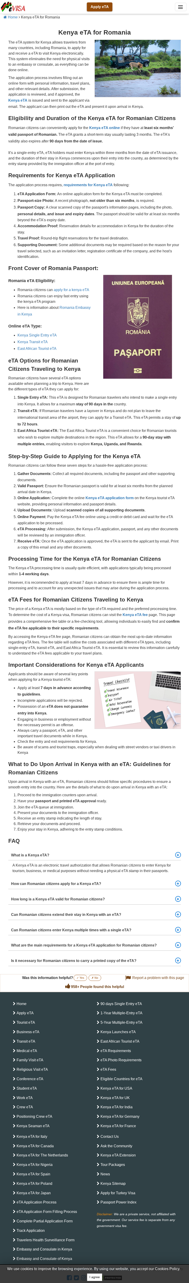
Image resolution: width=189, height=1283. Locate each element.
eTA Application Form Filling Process (47, 1212)
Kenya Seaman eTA (33, 1126)
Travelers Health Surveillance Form (45, 1240)
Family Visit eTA (30, 1060)
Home (12, 17)
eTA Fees (108, 1069)
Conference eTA (30, 1079)
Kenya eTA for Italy (32, 1136)
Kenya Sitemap (113, 1184)
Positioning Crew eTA (34, 1116)
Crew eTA (25, 1107)
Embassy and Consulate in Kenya (44, 1249)
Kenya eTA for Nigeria (35, 1165)
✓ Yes (80, 977)
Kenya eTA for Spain (33, 1174)
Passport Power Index (118, 1202)
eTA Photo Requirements (121, 1060)
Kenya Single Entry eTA (37, 335)
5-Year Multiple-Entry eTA (121, 1022)
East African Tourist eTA (37, 349)
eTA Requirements (115, 1051)
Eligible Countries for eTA (121, 1079)
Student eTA (27, 1088)
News (105, 1174)
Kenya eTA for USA (116, 1088)
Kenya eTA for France (118, 1126)
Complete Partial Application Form (45, 1221)
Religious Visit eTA (32, 1069)
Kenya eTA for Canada (35, 1146)
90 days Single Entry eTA (121, 1004)
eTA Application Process (36, 1202)
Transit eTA (26, 1041)
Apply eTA (100, 7)
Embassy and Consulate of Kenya (44, 1259)
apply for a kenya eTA (71, 290)
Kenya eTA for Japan (34, 1193)
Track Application (31, 1231)
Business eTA (28, 1032)
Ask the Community (116, 1146)
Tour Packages (112, 1165)
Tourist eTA (26, 1022)
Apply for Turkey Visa (117, 1193)
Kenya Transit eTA (33, 342)
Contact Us (109, 1136)
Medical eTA (27, 1051)
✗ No (95, 977)
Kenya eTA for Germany (119, 1116)
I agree (94, 1277)
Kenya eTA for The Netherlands (42, 1155)
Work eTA (25, 1098)
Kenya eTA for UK (115, 1098)
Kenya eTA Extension (118, 1155)
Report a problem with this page (158, 978)
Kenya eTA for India (116, 1107)
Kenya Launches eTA (118, 1032)
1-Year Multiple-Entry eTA (121, 1013)
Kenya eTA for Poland (34, 1184)
